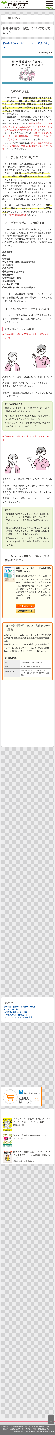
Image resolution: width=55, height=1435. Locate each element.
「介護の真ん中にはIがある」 (16, 1015)
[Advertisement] (27, 715)
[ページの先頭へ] (51, 1419)
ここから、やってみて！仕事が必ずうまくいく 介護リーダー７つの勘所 (31, 1122)
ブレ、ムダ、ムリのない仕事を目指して (20, 1017)
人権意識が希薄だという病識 (15, 1012)
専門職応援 (14, 18)
